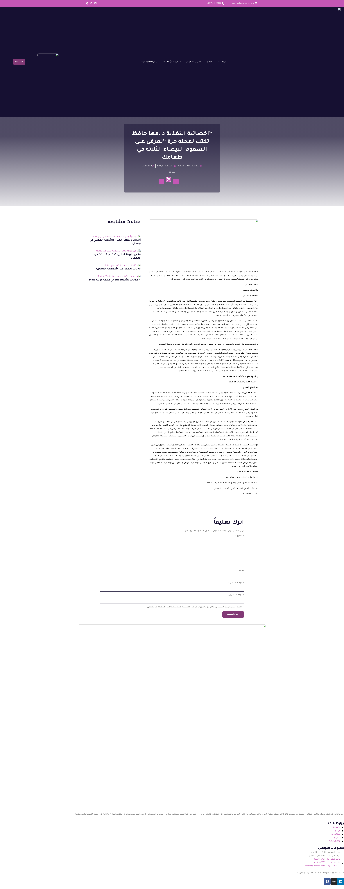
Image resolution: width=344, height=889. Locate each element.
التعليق (239, 536)
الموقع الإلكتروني (236, 595)
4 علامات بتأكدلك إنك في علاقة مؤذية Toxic (115, 280)
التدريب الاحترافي (193, 62)
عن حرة (210, 62)
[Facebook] (87, 3)
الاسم (240, 571)
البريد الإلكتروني (236, 583)
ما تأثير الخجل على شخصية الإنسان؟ (118, 269)
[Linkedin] (95, 3)
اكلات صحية (184, 166)
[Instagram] (91, 3)
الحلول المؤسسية (172, 62)
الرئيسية (222, 62)
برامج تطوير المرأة (149, 62)
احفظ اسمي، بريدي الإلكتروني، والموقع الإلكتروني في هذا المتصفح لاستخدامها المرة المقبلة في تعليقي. (194, 607)
